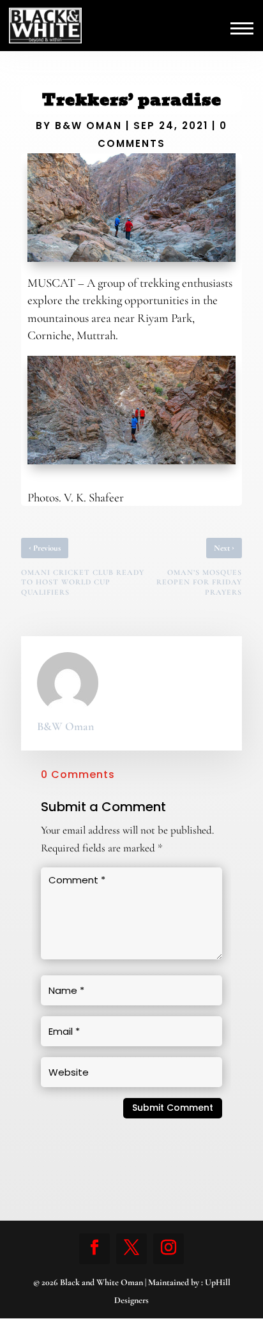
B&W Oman (88, 125)
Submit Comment (172, 1107)
